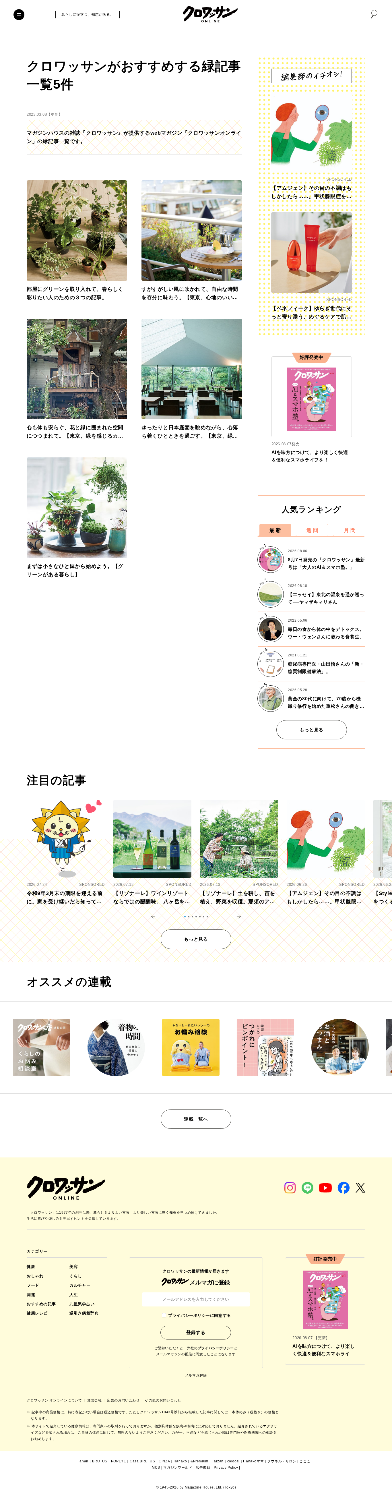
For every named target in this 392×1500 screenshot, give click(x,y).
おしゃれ (35, 1276)
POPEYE (118, 1461)
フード (33, 1285)
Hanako (180, 1461)
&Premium (199, 1461)
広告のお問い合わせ (124, 1400)
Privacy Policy (226, 1468)
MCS (156, 1468)
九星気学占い (81, 1304)
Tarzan (218, 1461)
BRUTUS (100, 1461)
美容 (73, 1266)
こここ (304, 1461)
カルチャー (79, 1285)
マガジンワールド (177, 1468)
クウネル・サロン (281, 1461)
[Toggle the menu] (18, 14)
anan (83, 1461)
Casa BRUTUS (142, 1461)
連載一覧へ (196, 1119)
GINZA (164, 1461)
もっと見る (311, 729)
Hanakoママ (253, 1461)
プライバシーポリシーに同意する (199, 1315)
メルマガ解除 (196, 1375)
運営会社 (95, 1400)
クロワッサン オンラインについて (55, 1400)
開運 (31, 1294)
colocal (233, 1461)
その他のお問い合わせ (163, 1400)
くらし (75, 1276)
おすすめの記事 (41, 1304)
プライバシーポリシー (216, 1348)
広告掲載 (203, 1468)
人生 (73, 1294)
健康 (31, 1266)
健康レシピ (37, 1313)
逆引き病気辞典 (84, 1313)
